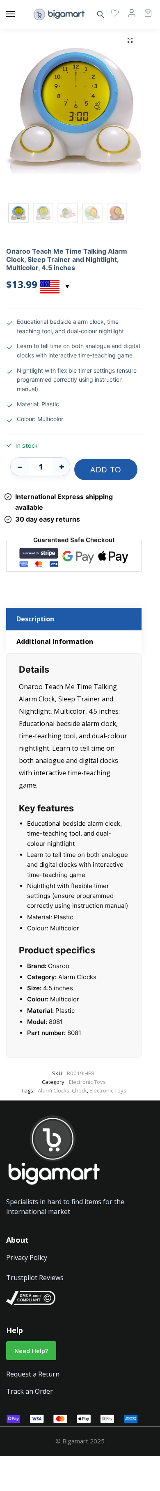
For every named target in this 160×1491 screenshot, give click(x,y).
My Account (131, 12)
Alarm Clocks (53, 1090)
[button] (130, 40)
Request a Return (32, 1374)
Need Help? (31, 1351)
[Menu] (18, 14)
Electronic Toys (87, 1082)
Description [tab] (35, 618)
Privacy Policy (26, 1257)
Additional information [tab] (54, 641)
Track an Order (29, 1391)
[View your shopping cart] (144, 9)
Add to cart (105, 472)
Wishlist (114, 12)
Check (79, 1090)
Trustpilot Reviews (35, 1277)
